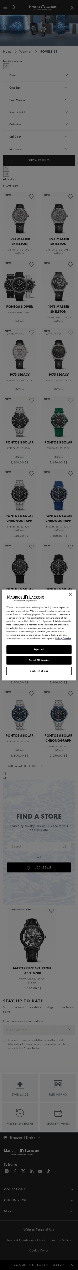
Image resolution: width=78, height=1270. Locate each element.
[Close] (70, 594)
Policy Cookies (63, 638)
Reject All (39, 649)
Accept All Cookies (39, 660)
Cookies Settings (39, 670)
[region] (39, 634)
